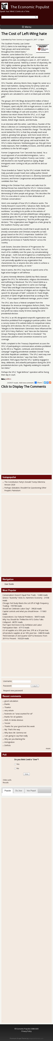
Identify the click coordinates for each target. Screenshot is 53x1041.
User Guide (9, 584)
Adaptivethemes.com (36, 1038)
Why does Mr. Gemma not (15, 732)
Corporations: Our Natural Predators (18, 617)
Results (6, 782)
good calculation (11, 701)
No (17, 768)
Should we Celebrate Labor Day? (16, 608)
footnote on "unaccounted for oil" (18, 713)
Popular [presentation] (8, 790)
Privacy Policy (26, 1031)
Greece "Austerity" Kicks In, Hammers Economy (22, 598)
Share (39, 383)
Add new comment (26, 383)
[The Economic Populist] (4, 8)
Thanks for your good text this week (19, 726)
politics (8, 379)
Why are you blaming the (14, 739)
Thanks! (7, 707)
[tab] (7, 790)
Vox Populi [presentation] (31, 790)
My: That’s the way (12, 729)
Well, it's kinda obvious (13, 720)
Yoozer (7, 723)
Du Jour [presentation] (18, 790)
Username (7, 681)
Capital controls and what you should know (20, 611)
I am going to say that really (16, 736)
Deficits (7, 745)
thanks (7, 704)
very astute (9, 710)
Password (7, 686)
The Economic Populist (30, 6)
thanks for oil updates (13, 717)
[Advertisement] (13, 433)
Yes (17, 764)
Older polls (7, 780)
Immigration (9, 742)
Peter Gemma (17, 40)
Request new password (13, 690)
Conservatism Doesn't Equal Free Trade (19, 595)
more (48, 748)
